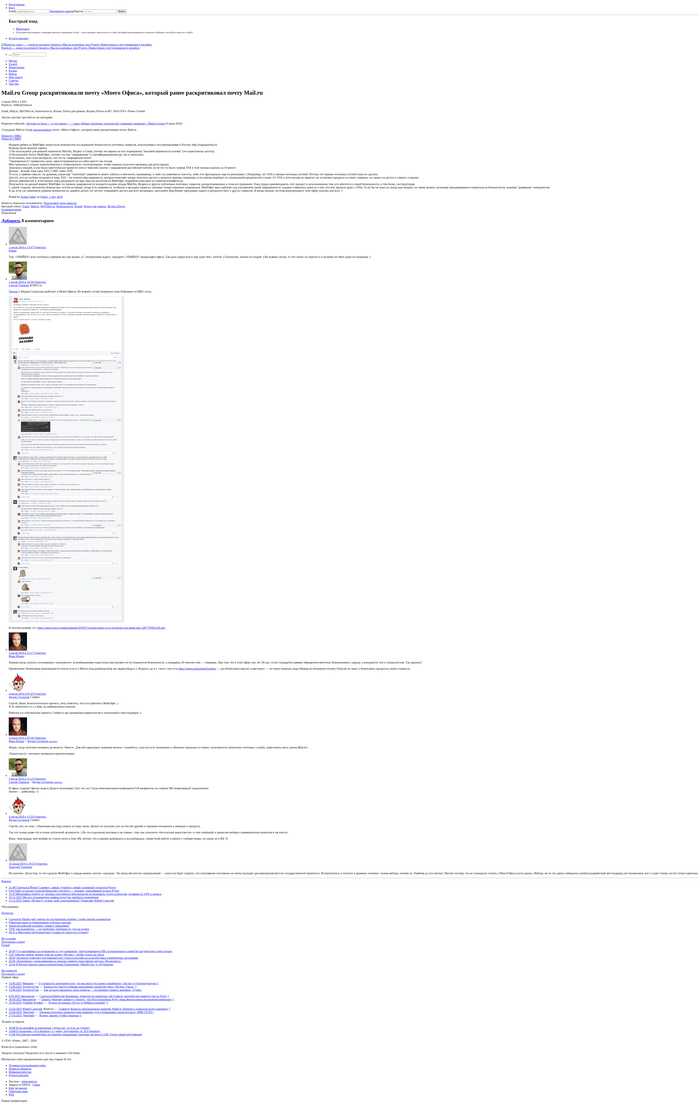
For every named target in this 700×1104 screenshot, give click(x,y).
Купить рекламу (19, 38)
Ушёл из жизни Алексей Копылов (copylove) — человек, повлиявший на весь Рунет (64, 890)
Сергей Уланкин (19, 285)
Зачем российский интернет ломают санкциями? (39, 925)
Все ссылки (8, 938)
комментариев (11, 209)
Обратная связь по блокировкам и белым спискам (40, 922)
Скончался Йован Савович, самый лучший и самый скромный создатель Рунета (62, 887)
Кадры (13, 70)
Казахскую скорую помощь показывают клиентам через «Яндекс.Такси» (89, 986)
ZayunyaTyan (31, 986)
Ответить (40, 247)
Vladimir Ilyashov (33, 1002)
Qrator (36, 1084)
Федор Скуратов (19, 697)
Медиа (13, 60)
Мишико (28, 983)
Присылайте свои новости (60, 203)
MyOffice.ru (47, 206)
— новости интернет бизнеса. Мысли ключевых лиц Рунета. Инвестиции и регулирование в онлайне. (70, 47)
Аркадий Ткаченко (20, 867)
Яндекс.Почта (116, 206)
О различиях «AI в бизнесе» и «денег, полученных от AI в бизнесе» (54, 1031)
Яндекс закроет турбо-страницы (59, 1015)
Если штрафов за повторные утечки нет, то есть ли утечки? (49, 1027)
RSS (11, 1094)
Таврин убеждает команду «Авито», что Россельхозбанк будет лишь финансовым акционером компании (106, 999)
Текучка (14, 83)
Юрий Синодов (32, 1008)
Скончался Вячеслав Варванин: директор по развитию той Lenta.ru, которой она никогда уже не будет (103, 996)
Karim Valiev (28, 196)
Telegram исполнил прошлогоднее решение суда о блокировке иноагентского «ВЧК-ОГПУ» (96, 1012)
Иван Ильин (16, 656)
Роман (13, 250)
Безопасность (64, 206)
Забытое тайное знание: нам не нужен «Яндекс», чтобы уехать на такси (59, 954)
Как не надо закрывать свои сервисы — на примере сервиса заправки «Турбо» (93, 989)
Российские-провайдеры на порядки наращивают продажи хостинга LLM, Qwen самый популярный (75, 1034)
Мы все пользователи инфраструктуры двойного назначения (53, 897)
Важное (6, 881)
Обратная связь (18, 1091)
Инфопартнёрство (20, 1072)
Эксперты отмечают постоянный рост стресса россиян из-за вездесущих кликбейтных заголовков (77, 957)
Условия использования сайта (27, 1065)
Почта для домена (95, 206)
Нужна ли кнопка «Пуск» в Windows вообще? (77, 1002)
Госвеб (13, 64)
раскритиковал (42, 129)
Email (12, 11)
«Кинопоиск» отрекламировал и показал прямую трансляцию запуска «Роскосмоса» (68, 961)
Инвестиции (16, 67)
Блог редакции (18, 1088)
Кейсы (13, 73)
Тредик (13, 291)
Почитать (7, 913)
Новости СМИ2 (11, 135)
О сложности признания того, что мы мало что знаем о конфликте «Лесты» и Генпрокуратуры (97, 983)
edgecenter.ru (29, 1081)
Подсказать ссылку (13, 941)
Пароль (66, 11)
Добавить (11, 220)
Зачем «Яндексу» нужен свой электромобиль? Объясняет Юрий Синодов (61, 900)
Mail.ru (35, 206)
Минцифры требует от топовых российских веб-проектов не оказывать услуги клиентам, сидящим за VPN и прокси (85, 894)
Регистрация (16, 4)
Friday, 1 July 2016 (51, 196)
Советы (13, 80)
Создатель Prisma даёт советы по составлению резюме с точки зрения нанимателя (59, 919)
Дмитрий (28, 1012)
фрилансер (27, 996)
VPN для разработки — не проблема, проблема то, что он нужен (49, 929)
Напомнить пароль (61, 11)
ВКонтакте (23, 28)
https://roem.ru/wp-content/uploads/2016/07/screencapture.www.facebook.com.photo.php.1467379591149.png (101, 627)
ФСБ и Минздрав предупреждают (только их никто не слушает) (48, 932)
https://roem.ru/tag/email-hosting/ (197, 668)
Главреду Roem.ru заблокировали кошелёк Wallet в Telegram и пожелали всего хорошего (113, 1008)
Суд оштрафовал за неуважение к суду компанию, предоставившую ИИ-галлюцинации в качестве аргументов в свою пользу (94, 951)
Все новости (9, 970)
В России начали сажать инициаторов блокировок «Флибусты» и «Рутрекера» (65, 964)
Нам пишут (16, 77)
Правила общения (20, 1068)
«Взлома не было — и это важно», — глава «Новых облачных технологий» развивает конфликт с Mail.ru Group (95, 123)
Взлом (78, 206)
